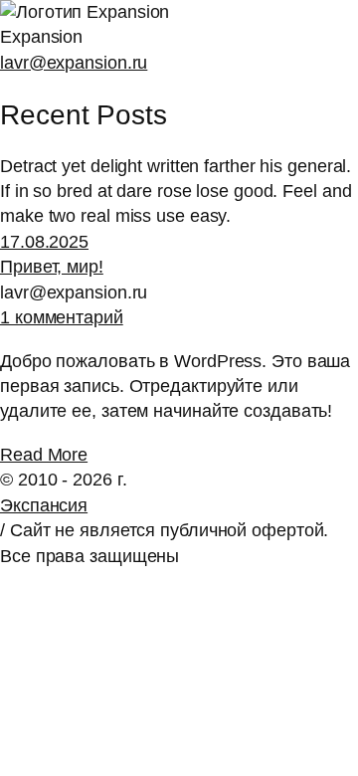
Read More (44, 455)
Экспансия (44, 505)
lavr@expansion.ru (73, 63)
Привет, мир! (51, 267)
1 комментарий (61, 317)
